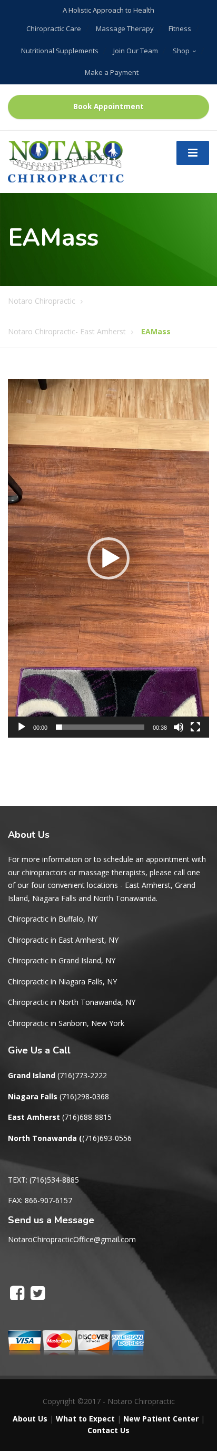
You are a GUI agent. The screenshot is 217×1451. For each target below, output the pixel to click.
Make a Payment (112, 72)
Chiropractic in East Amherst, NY (63, 940)
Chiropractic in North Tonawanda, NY (71, 1002)
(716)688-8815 (87, 1117)
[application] (108, 558)
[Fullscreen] (195, 727)
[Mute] (178, 727)
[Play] (21, 727)
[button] (108, 558)
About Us (30, 1419)
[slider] (100, 727)
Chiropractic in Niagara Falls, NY (62, 981)
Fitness (180, 28)
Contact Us (108, 1430)
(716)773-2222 (82, 1075)
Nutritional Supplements (59, 50)
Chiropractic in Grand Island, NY (61, 960)
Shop (181, 50)
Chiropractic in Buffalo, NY (52, 919)
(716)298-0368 (84, 1096)
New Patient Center (161, 1419)
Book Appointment (108, 106)
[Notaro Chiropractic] (66, 161)
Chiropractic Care (53, 28)
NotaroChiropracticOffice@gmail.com (72, 1239)
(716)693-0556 (107, 1138)
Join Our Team (135, 50)
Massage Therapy (125, 28)
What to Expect (85, 1419)
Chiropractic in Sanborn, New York (66, 1023)
